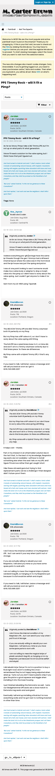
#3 (50, 324)
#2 (50, 230)
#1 (50, 138)
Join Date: (14, 126)
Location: (14, 131)
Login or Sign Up (43, 2)
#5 (50, 546)
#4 (50, 404)
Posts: (13, 128)
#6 (50, 623)
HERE (38, 72)
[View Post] (34, 236)
